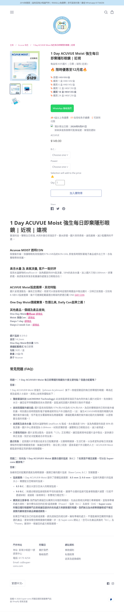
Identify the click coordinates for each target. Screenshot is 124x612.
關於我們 (43, 549)
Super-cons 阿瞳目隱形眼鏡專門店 (36, 598)
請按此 (39, 313)
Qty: (53, 182)
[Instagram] (111, 583)
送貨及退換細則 (73, 558)
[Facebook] (107, 583)
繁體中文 (17, 583)
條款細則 (69, 549)
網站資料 (69, 544)
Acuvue (15, 250)
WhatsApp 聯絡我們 (62, 108)
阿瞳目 (42, 544)
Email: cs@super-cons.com (22, 564)
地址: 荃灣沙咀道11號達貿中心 (24, 551)
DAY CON (79, 294)
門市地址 (17, 544)
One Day (16, 302)
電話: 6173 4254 (21, 557)
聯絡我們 (43, 554)
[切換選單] (12, 12)
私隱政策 (69, 554)
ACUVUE (55, 135)
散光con (31, 313)
